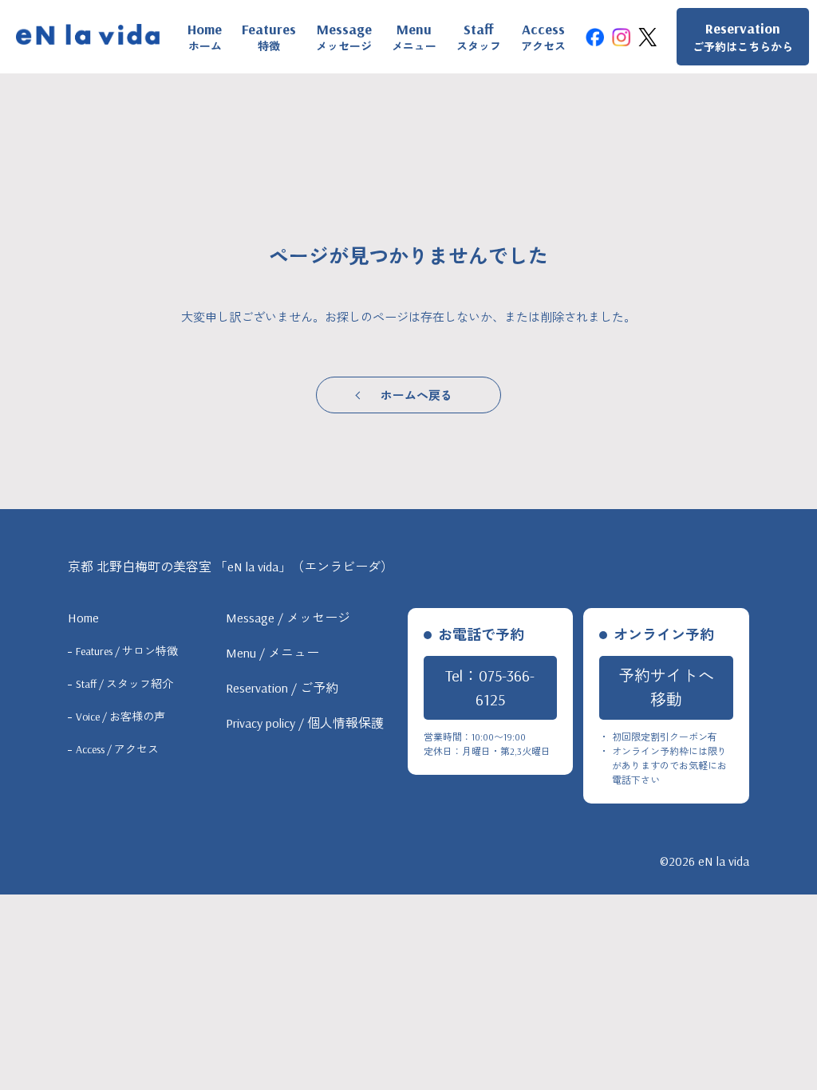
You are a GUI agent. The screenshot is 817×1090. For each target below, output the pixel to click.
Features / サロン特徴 (127, 651)
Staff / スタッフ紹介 (124, 684)
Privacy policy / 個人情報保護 (305, 723)
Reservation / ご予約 (282, 688)
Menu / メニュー (272, 653)
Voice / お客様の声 (120, 716)
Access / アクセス (117, 749)
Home (83, 618)
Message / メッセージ (288, 618)
